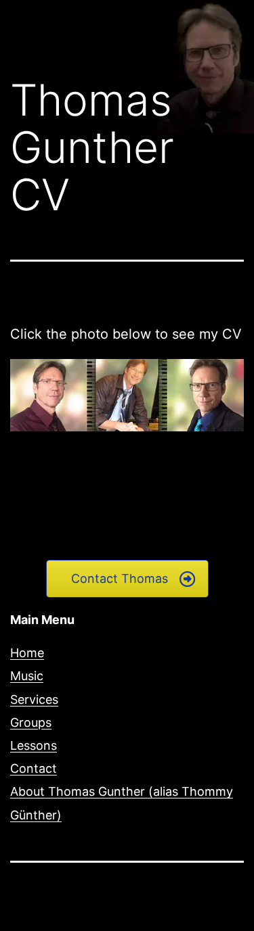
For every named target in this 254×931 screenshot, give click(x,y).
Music (26, 676)
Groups (30, 722)
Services (34, 699)
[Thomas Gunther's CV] (127, 394)
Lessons (33, 745)
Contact (33, 768)
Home (27, 653)
